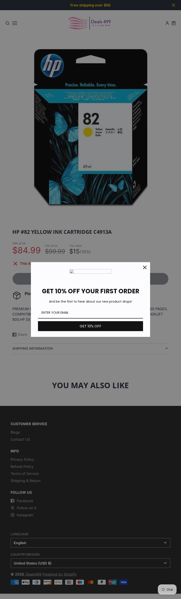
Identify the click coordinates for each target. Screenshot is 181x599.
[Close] (145, 267)
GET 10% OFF (90, 326)
